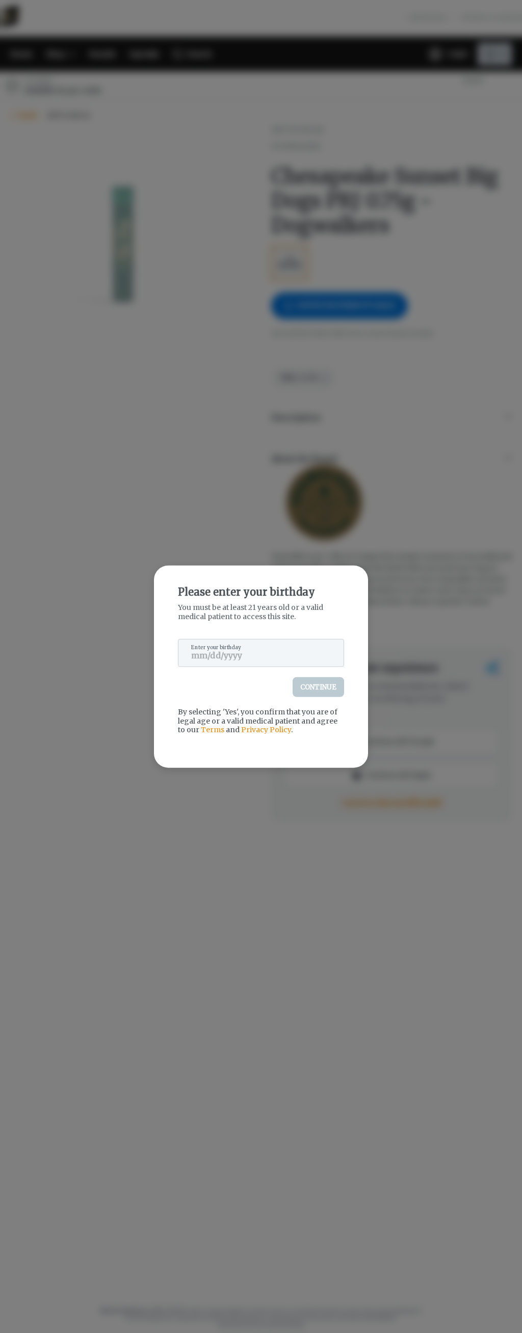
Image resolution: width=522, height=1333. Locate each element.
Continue (318, 687)
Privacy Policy (266, 729)
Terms (212, 729)
